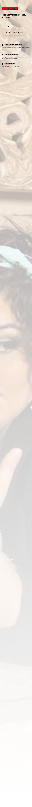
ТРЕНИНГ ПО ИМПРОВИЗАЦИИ (14, 32)
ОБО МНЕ (7, 26)
